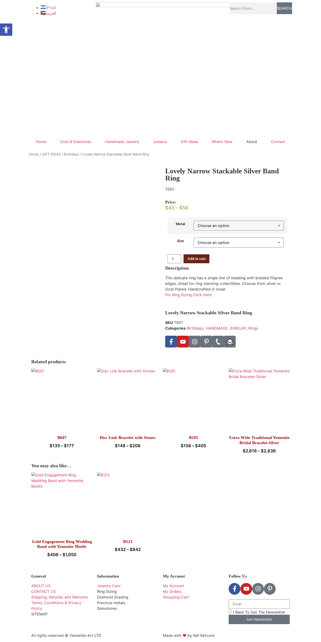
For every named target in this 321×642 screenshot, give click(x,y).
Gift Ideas (189, 141)
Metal (180, 224)
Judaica (160, 141)
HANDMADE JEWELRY (226, 328)
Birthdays (71, 154)
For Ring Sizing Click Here (188, 294)
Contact (278, 141)
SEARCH (284, 8)
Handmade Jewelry (122, 141)
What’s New (222, 141)
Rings (253, 328)
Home (41, 141)
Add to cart (196, 259)
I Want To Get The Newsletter (259, 612)
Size (180, 241)
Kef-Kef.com (204, 635)
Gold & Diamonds (75, 141)
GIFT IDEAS (51, 154)
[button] (6, 30)
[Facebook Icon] (171, 341)
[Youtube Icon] (183, 341)
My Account (174, 576)
